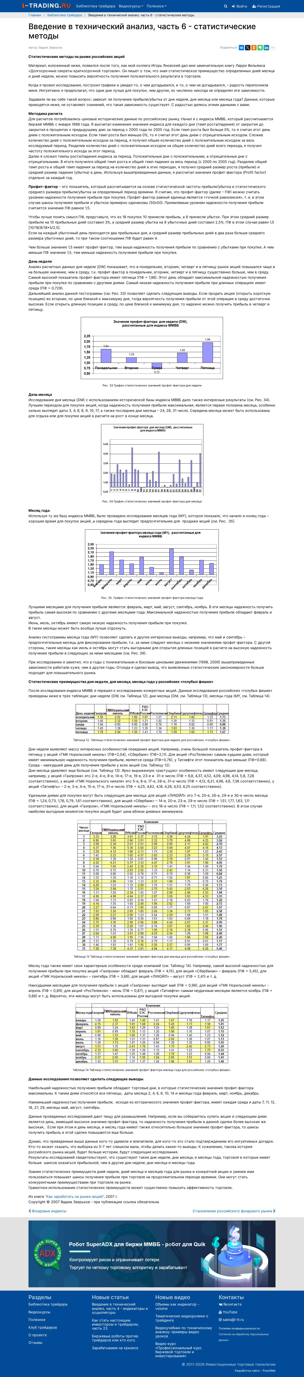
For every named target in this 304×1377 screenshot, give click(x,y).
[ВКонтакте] (241, 47)
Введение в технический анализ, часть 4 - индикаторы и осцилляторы (120, 1308)
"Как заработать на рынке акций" (74, 1196)
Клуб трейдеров (42, 1327)
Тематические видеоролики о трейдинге (181, 1318)
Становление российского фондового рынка (232, 1211)
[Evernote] (260, 47)
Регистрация (268, 6)
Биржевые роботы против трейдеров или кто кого (115, 1338)
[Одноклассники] (254, 47)
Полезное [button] (155, 6)
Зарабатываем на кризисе (115, 1348)
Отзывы (35, 1342)
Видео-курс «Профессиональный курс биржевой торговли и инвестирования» (178, 1350)
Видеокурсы (39, 1312)
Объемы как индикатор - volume (177, 1306)
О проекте (37, 1335)
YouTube (230, 1312)
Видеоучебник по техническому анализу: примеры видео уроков (183, 1332)
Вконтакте (232, 1304)
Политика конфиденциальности (239, 1328)
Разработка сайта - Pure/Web (255, 1370)
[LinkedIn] (266, 47)
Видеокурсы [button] (130, 6)
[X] (247, 47)
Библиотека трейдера (95, 6)
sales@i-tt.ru (233, 1320)
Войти (242, 6)
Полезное (36, 1320)
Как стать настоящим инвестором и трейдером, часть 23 (115, 1324)
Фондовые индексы (49, 1211)
